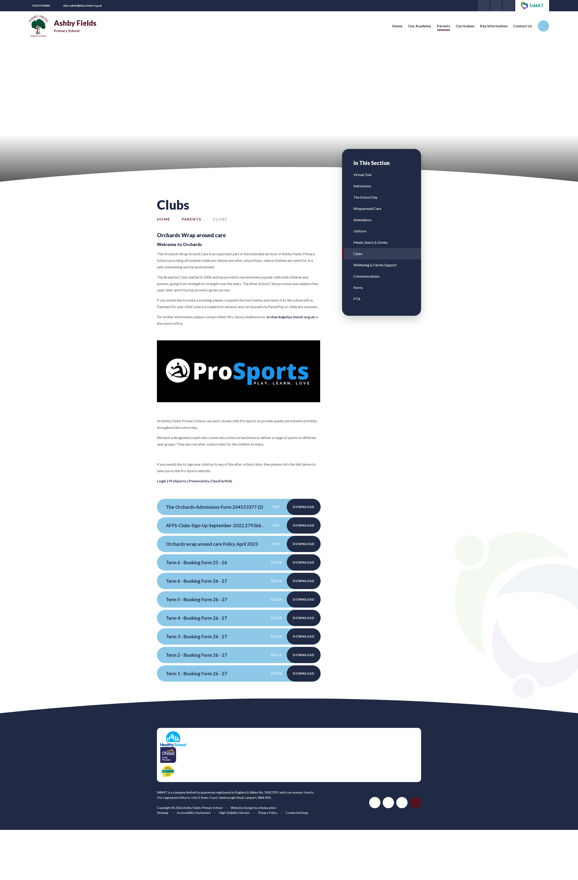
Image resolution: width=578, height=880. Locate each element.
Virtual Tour (362, 174)
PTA (356, 299)
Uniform (359, 231)
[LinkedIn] (496, 5)
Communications (366, 276)
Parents (192, 219)
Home (163, 219)
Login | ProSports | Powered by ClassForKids (194, 481)
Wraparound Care (367, 208)
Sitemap (162, 813)
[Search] (543, 26)
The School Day (365, 197)
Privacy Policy (267, 813)
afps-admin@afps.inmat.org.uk (82, 5)
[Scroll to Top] (415, 802)
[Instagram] (508, 5)
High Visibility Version (234, 813)
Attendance (362, 220)
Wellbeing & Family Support (375, 265)
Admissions (362, 186)
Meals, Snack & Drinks (370, 242)
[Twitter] (483, 5)
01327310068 (41, 5)
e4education (267, 808)
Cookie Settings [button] (297, 813)
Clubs (220, 219)
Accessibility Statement (194, 813)
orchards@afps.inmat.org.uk (290, 317)
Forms (358, 287)
